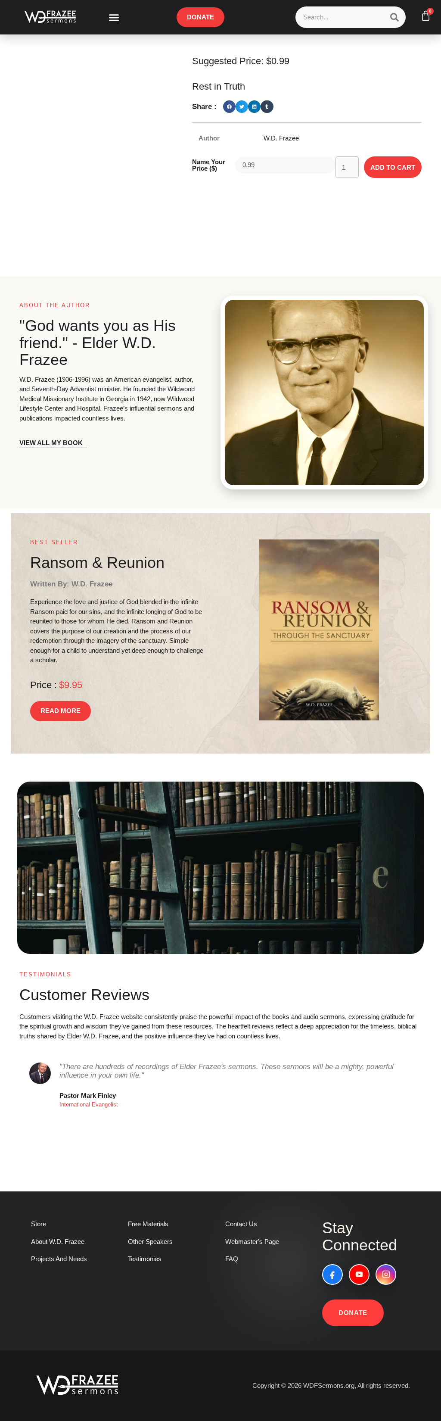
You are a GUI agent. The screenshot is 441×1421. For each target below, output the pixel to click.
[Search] (394, 17)
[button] (114, 17)
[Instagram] (386, 1274)
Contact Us (241, 1224)
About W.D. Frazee (57, 1241)
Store (38, 1224)
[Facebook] (332, 1274)
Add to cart (392, 167)
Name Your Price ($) (208, 165)
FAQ (231, 1258)
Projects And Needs (59, 1258)
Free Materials (148, 1224)
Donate (353, 1312)
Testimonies (144, 1258)
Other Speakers (150, 1241)
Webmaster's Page (252, 1241)
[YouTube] (359, 1274)
